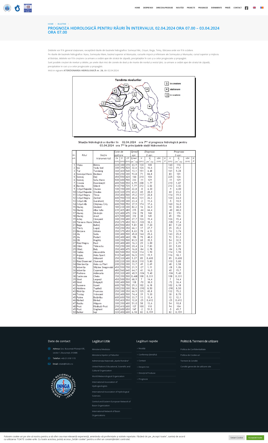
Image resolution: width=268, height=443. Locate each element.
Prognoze (203, 7)
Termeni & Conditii (189, 361)
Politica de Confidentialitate (193, 349)
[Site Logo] (17, 8)
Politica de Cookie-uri (190, 355)
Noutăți (180, 7)
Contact (237, 7)
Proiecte (191, 7)
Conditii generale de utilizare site (196, 366)
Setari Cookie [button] (236, 437)
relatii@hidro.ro (66, 364)
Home (137, 7)
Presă (227, 7)
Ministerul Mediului (101, 349)
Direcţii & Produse (164, 7)
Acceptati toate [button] (255, 437)
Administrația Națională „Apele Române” (110, 361)
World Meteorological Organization (108, 376)
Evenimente (216, 7)
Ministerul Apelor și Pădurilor (105, 355)
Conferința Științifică (148, 354)
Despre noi (148, 7)
